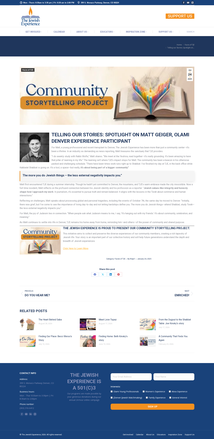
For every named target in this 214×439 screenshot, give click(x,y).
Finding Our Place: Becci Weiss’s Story (55, 338)
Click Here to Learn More (75, 248)
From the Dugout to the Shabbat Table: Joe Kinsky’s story (175, 321)
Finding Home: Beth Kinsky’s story (113, 338)
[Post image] (28, 324)
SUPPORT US (180, 16)
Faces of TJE (27, 70)
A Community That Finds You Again (173, 338)
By (131, 259)
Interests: (115, 386)
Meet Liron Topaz (108, 319)
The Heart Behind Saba (50, 319)
